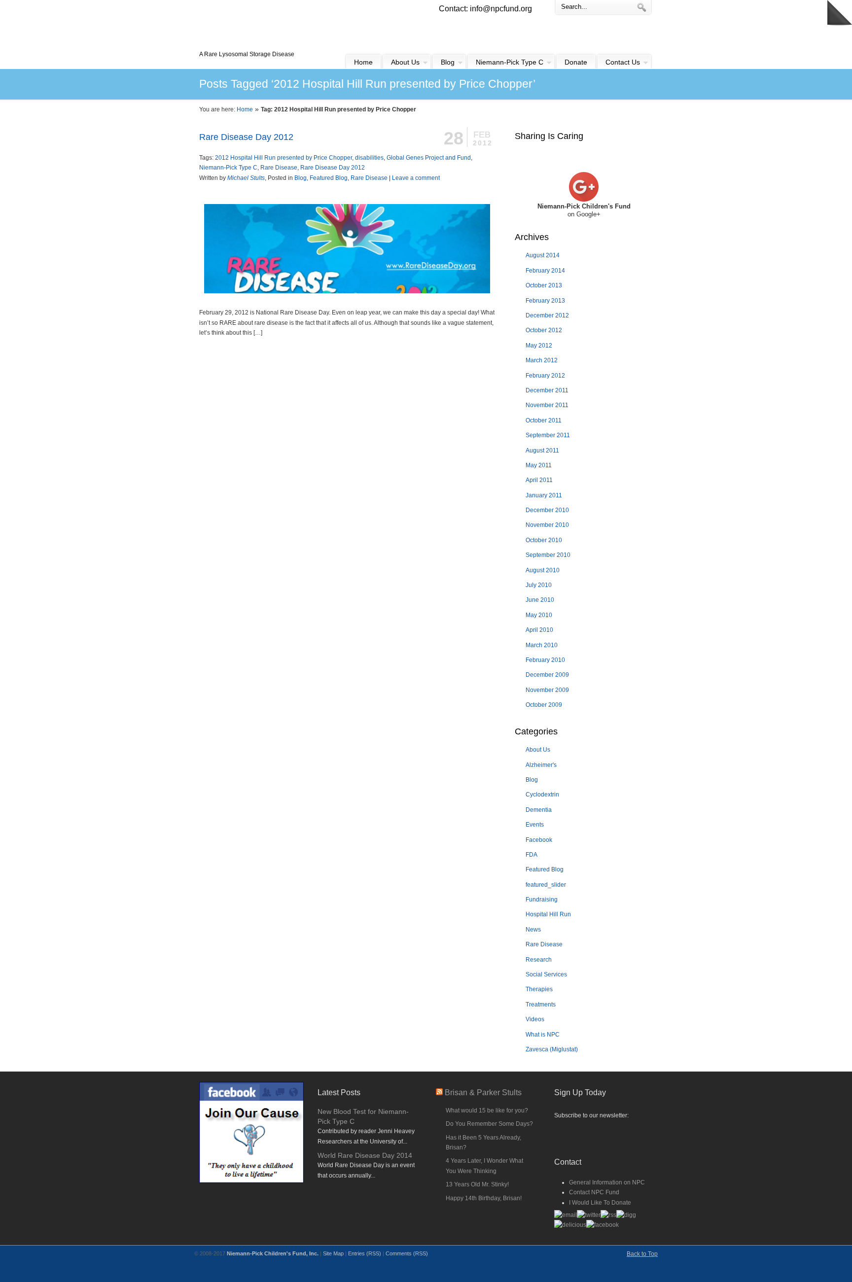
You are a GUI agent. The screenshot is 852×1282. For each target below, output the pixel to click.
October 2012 (544, 330)
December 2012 (547, 315)
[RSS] (608, 1215)
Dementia (539, 809)
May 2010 (539, 615)
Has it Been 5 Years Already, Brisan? (483, 1142)
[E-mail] (565, 1215)
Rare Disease (278, 167)
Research (539, 959)
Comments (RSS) (407, 1253)
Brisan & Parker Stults (483, 1092)
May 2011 (539, 465)
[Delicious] (570, 1224)
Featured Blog (329, 177)
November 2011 (547, 405)
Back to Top (642, 1253)
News (533, 929)
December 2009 (547, 674)
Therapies (539, 989)
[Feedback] (7, 160)
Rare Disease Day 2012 (246, 137)
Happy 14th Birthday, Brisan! (484, 1198)
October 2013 (544, 285)
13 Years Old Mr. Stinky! (477, 1184)
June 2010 (540, 599)
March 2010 (542, 645)
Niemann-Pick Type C (228, 167)
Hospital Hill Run (548, 914)
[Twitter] (589, 1215)
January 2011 (544, 495)
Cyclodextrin (542, 794)
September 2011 (548, 435)
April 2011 (539, 480)
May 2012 (539, 345)
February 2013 (545, 300)
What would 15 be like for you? (487, 1110)
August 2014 (543, 255)
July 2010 (539, 585)
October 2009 (544, 704)
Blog (300, 177)
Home (245, 109)
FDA (531, 854)
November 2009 (547, 690)
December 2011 (547, 390)
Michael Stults (246, 177)
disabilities (369, 157)
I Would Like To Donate (600, 1202)
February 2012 (545, 375)
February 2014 (545, 270)
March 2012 (542, 360)
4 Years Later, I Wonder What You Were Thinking (484, 1165)
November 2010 (547, 524)
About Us (538, 749)
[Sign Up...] (603, 1134)
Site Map (333, 1253)
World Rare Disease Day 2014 (365, 1155)
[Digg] (626, 1215)
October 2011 (544, 420)
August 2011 (542, 450)
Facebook (539, 839)
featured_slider (546, 884)
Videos (535, 1019)
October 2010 (544, 540)
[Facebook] (602, 1224)
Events (535, 824)
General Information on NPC (607, 1182)
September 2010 (548, 555)
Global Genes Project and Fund (429, 157)
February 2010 (545, 660)
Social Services (546, 974)
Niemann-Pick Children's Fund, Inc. (273, 1253)
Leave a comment (416, 177)
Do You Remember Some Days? (489, 1123)
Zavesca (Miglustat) (552, 1049)
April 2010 (539, 629)
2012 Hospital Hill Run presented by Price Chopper (283, 157)
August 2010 (543, 570)
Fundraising (542, 899)
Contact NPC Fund (594, 1192)
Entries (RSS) (364, 1253)
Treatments (541, 1004)
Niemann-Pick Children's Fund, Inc (271, 25)
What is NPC (543, 1034)
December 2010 (547, 510)
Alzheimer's (541, 765)
